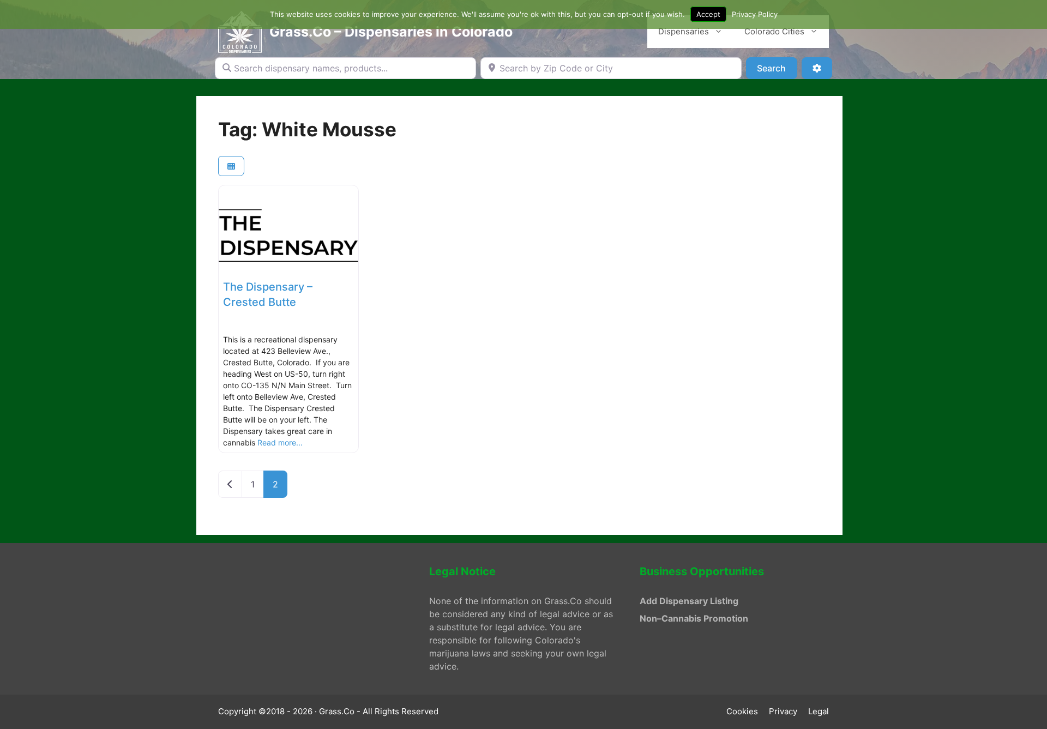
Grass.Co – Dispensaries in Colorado (391, 31)
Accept (708, 14)
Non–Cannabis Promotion (694, 618)
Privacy (783, 711)
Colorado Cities (774, 31)
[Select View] (231, 166)
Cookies (742, 711)
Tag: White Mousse (307, 129)
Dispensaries (683, 31)
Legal (818, 711)
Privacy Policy (755, 14)
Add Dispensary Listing (689, 600)
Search (777, 68)
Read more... (280, 442)
